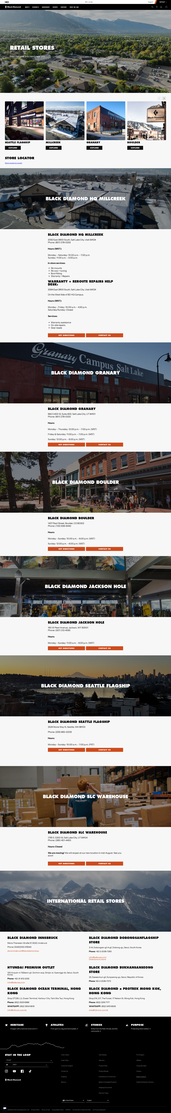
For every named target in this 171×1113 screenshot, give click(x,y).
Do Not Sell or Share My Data (82, 1110)
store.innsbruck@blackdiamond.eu (23, 951)
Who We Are (74, 7)
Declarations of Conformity (107, 1077)
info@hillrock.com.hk (17, 1010)
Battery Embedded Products (107, 1082)
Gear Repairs (103, 1055)
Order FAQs (64, 1060)
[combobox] (8, 1065)
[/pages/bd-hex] (7, 2)
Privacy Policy (35, 1110)
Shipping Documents (105, 1087)
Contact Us (64, 1071)
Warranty (101, 1060)
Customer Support (67, 1066)
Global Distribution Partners (145, 1082)
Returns (63, 1082)
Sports (55, 7)
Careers (138, 1071)
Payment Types (103, 1093)
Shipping (64, 1077)
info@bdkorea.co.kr (98, 957)
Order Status (65, 1055)
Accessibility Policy (58, 1110)
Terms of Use (45, 1110)
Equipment (46, 7)
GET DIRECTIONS (66, 335)
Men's (27, 7)
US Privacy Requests (99, 1110)
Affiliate (138, 1060)
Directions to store (97, 959)
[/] (13, 7)
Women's (35, 7)
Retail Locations (141, 1077)
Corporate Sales (141, 1066)
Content (64, 7)
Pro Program (140, 1055)
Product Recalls (103, 1071)
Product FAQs (103, 1066)
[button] (27, 7)
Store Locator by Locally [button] (13, 163)
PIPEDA (68, 1110)
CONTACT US (104, 335)
